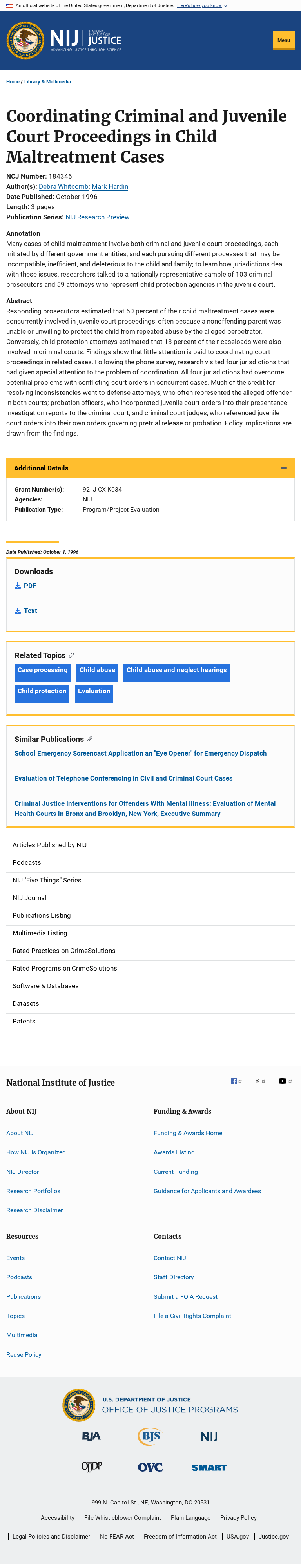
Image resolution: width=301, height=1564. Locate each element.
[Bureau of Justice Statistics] (150, 1447)
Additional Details (41, 468)
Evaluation (94, 691)
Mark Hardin (110, 186)
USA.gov (238, 1536)
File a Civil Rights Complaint (192, 1316)
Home (13, 82)
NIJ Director (22, 1171)
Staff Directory (174, 1277)
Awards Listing (174, 1152)
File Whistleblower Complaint (122, 1517)
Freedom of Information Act (180, 1536)
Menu (283, 40)
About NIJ (20, 1133)
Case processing (43, 670)
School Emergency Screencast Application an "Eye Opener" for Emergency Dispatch (141, 753)
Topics (15, 1316)
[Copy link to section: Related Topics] (69, 654)
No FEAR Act (117, 1536)
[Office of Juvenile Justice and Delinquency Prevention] (92, 1474)
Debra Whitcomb (64, 186)
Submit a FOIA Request (186, 1296)
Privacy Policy (238, 1517)
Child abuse (97, 670)
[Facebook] (239, 1086)
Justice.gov (274, 1536)
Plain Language (190, 1517)
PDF (30, 585)
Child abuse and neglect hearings (177, 670)
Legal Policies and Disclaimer (51, 1536)
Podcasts (19, 1277)
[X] (263, 1086)
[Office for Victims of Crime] (150, 1473)
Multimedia (22, 1335)
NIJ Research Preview (97, 217)
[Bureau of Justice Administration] (91, 1442)
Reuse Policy (24, 1354)
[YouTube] (286, 1086)
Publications (23, 1296)
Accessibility (57, 1517)
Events (15, 1258)
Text (30, 611)
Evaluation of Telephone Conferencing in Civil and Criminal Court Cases (124, 778)
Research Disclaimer (34, 1210)
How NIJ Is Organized (36, 1152)
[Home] (86, 40)
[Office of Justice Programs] (25, 40)
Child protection (42, 691)
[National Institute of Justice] (209, 1443)
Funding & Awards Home (188, 1133)
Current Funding (176, 1171)
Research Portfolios (33, 1191)
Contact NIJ (170, 1258)
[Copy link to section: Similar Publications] (88, 738)
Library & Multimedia (47, 82)
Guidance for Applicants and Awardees (207, 1191)
